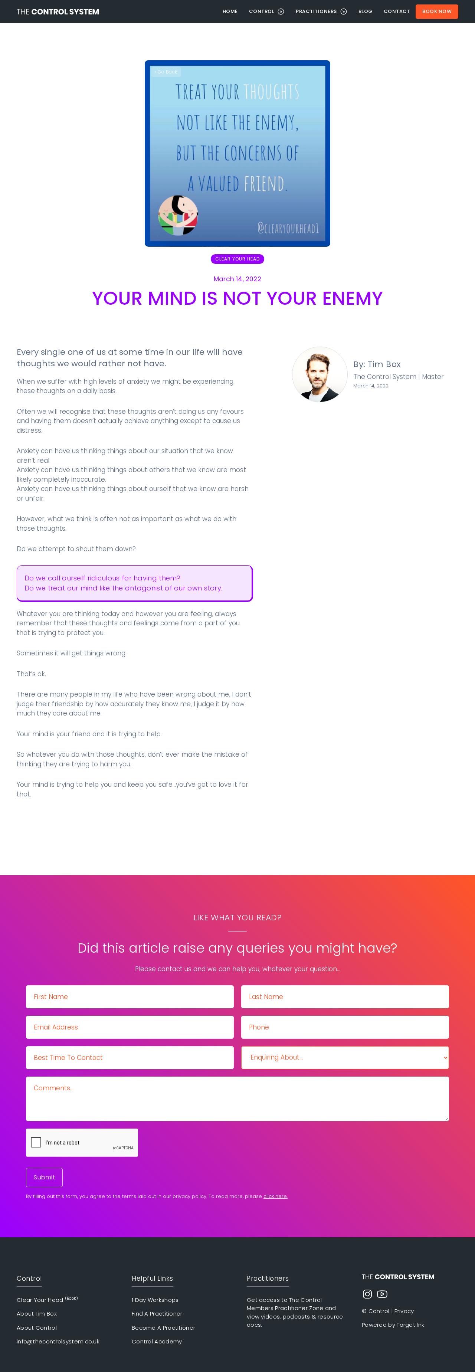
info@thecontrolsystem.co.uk (58, 1341)
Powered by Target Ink (393, 1325)
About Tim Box (37, 1313)
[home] (117, 11)
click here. (275, 1196)
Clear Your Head (237, 259)
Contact (397, 11)
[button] (267, 11)
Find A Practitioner (157, 1313)
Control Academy (157, 1341)
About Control (37, 1328)
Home (230, 11)
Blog (365, 11)
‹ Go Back (166, 72)
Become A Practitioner (163, 1328)
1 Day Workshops (155, 1300)
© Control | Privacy (388, 1311)
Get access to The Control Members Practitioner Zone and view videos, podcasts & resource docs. (295, 1312)
